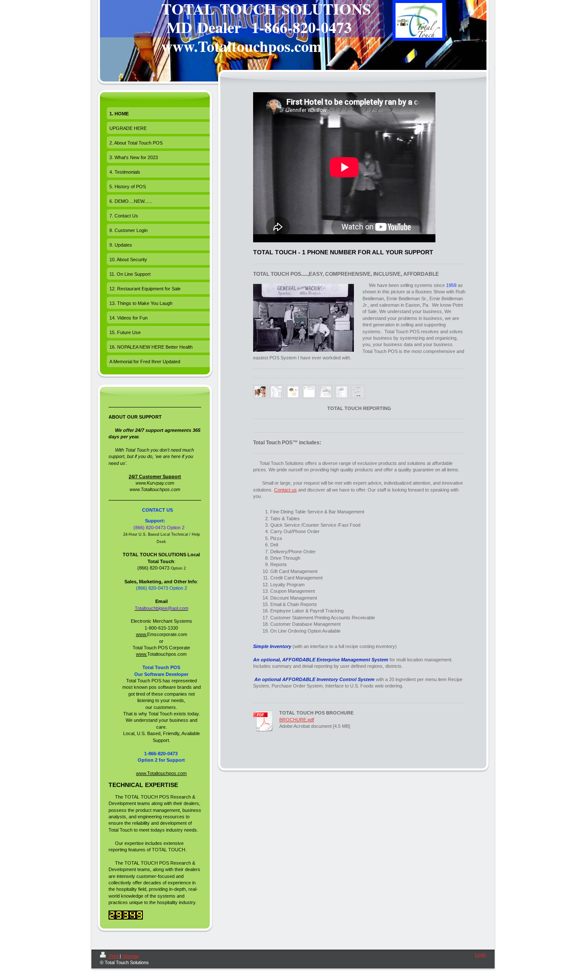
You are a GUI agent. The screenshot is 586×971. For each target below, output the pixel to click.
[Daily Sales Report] (276, 391)
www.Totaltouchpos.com (161, 773)
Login (480, 954)
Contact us (285, 489)
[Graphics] (292, 391)
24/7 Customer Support (155, 476)
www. (141, 634)
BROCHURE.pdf (296, 719)
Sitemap (130, 956)
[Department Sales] (309, 391)
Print (114, 956)
